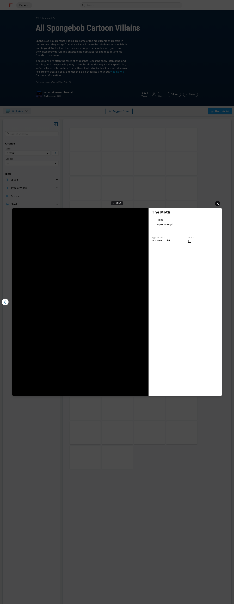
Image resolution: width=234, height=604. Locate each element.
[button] (5, 302)
